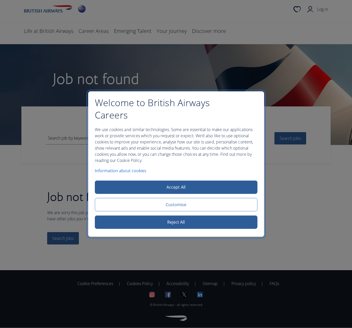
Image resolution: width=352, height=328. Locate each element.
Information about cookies (120, 171)
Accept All (176, 187)
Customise (176, 204)
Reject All (176, 222)
